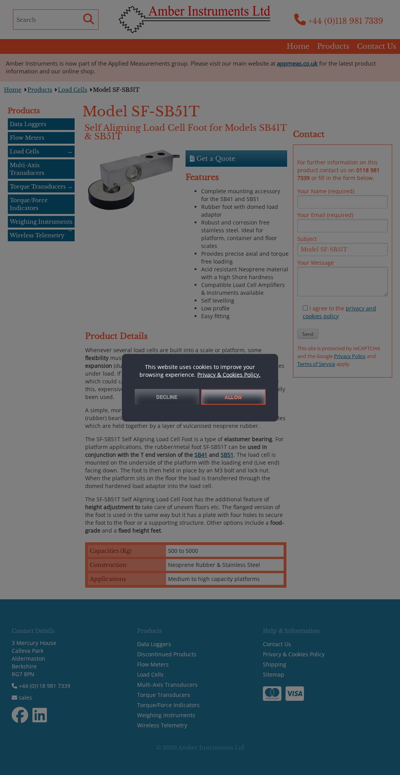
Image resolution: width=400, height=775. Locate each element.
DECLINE (166, 396)
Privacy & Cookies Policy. (229, 374)
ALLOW (233, 396)
